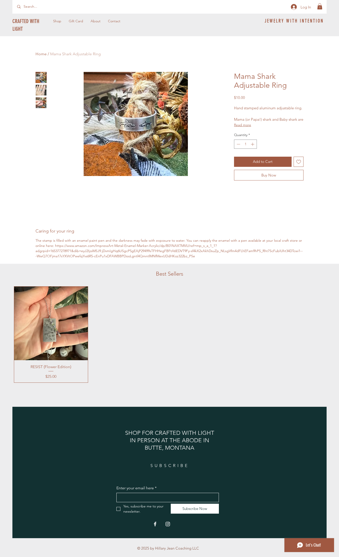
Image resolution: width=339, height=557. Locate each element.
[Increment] (253, 144)
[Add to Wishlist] (299, 162)
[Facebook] (155, 524)
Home (41, 54)
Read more (242, 125)
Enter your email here (136, 488)
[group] (169, 334)
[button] (319, 6)
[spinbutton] (245, 144)
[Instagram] (168, 524)
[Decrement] (238, 144)
